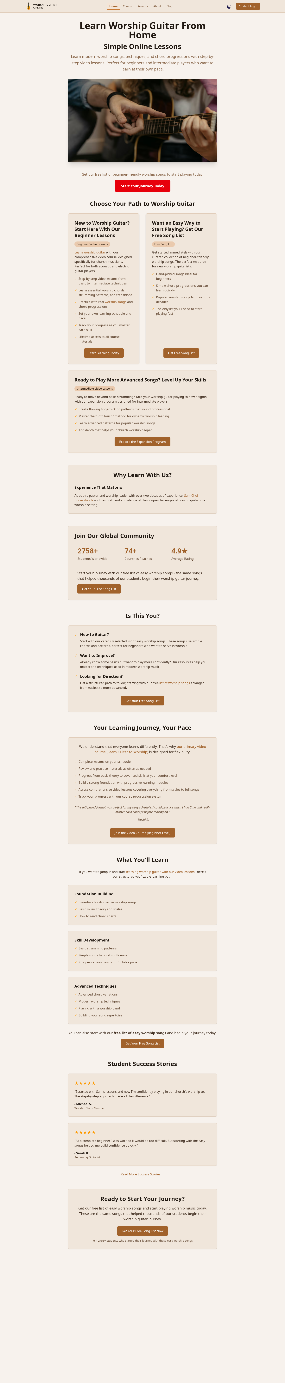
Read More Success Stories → (142, 1174)
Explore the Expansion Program (142, 442)
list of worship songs (174, 683)
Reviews (142, 6)
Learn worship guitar (89, 252)
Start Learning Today (104, 353)
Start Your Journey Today (142, 186)
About (157, 6)
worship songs (115, 302)
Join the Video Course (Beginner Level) (142, 833)
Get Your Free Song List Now (142, 1231)
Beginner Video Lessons (92, 244)
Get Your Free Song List (99, 589)
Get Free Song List (181, 353)
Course (127, 6)
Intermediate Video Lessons (95, 388)
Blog (169, 6)
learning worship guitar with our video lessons (160, 872)
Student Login (248, 6)
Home (113, 6)
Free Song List (163, 244)
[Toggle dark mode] (229, 6)
